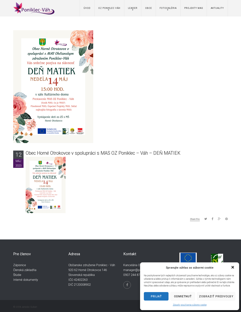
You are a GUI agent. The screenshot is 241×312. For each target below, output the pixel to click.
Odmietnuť (183, 296)
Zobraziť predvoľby (216, 296)
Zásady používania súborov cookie (190, 305)
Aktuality (217, 8)
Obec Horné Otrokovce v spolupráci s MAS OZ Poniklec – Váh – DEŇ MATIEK (103, 153)
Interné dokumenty (25, 280)
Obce (148, 8)
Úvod (87, 8)
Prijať (156, 296)
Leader (132, 8)
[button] (233, 267)
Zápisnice (19, 265)
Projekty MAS (193, 8)
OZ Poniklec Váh (109, 8)
